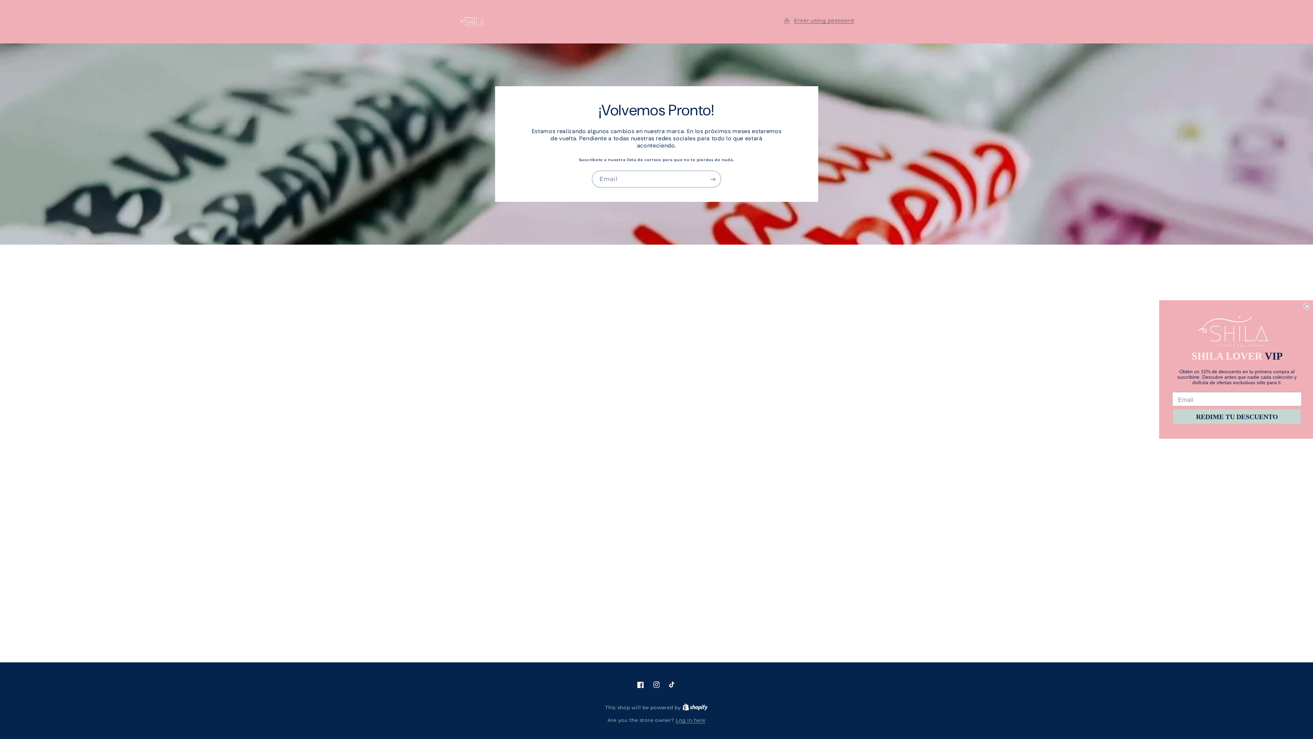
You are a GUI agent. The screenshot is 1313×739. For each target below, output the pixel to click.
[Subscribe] (713, 179)
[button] (819, 20)
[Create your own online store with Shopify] (695, 707)
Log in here (690, 720)
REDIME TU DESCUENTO (1237, 416)
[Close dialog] (1306, 306)
